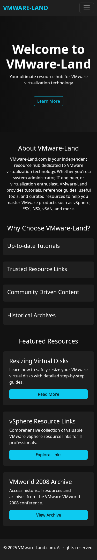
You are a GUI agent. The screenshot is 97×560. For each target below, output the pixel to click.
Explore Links (49, 455)
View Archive (48, 515)
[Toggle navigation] (86, 8)
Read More (48, 394)
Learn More (48, 101)
